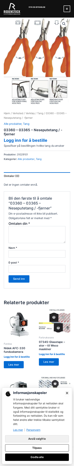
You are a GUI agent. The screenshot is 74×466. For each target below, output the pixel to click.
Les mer (13, 364)
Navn (13, 247)
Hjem (7, 113)
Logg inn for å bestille (25, 140)
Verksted (18, 113)
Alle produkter (12, 124)
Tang (40, 113)
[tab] (37, 176)
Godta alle (37, 457)
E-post (14, 262)
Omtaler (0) (11, 176)
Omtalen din (19, 224)
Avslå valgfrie (37, 438)
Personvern (33, 429)
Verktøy (30, 113)
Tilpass (37, 447)
